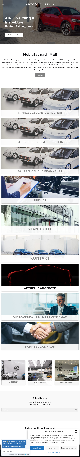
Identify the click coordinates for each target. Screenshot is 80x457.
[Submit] (76, 410)
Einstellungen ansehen (68, 448)
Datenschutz (58, 452)
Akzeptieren (37, 448)
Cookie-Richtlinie (49, 452)
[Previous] (4, 22)
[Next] (76, 22)
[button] (76, 431)
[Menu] (2, 4)
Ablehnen (52, 448)
